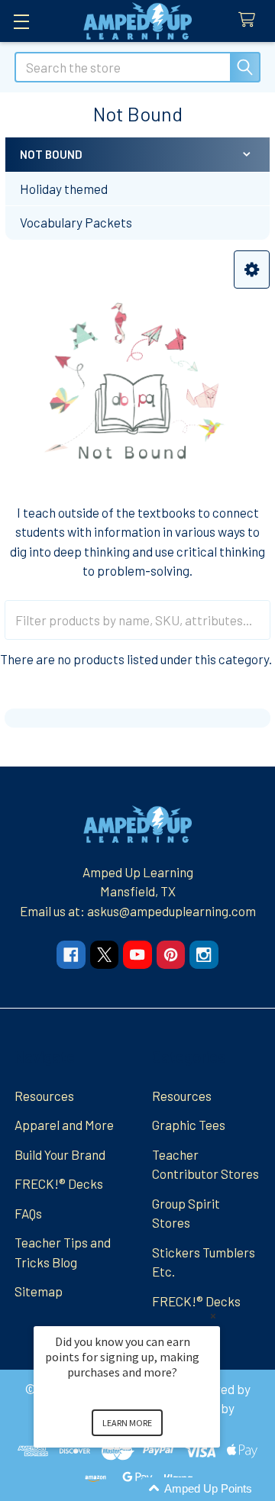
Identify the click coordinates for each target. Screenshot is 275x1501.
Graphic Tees (188, 1124)
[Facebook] (71, 955)
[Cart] (250, 20)
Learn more (127, 1422)
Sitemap (39, 1291)
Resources (44, 1095)
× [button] (213, 1316)
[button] (252, 269)
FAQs (28, 1213)
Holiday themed (64, 188)
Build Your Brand (60, 1154)
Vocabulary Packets (76, 222)
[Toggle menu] (21, 21)
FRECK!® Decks (59, 1183)
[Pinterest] (171, 955)
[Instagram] (203, 955)
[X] (104, 955)
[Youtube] (137, 955)
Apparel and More (64, 1124)
